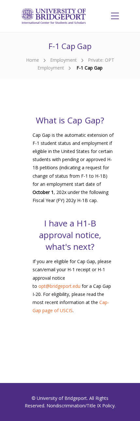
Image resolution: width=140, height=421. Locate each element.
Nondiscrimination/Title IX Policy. (81, 405)
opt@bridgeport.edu (59, 286)
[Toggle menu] (115, 16)
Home (32, 60)
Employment (63, 60)
